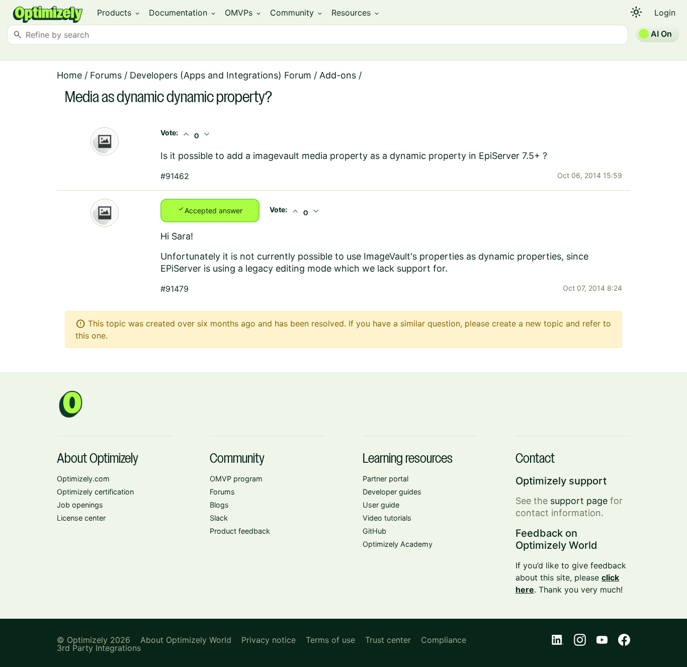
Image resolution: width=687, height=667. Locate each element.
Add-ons (337, 75)
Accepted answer (210, 210)
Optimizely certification (95, 491)
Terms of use (330, 640)
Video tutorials (387, 518)
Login (664, 13)
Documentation (183, 13)
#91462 (174, 176)
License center (81, 518)
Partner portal (385, 478)
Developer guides (392, 491)
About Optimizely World (185, 640)
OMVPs (243, 13)
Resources (355, 13)
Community (296, 13)
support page (579, 500)
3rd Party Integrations (99, 648)
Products (119, 13)
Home (69, 75)
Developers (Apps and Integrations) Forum (220, 75)
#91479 (174, 289)
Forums (106, 75)
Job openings (80, 505)
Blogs (219, 505)
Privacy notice (268, 640)
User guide (381, 505)
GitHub (374, 531)
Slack (219, 518)
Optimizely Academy (398, 544)
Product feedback (240, 531)
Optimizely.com (83, 478)
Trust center (388, 640)
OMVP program (236, 478)
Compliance (443, 640)
